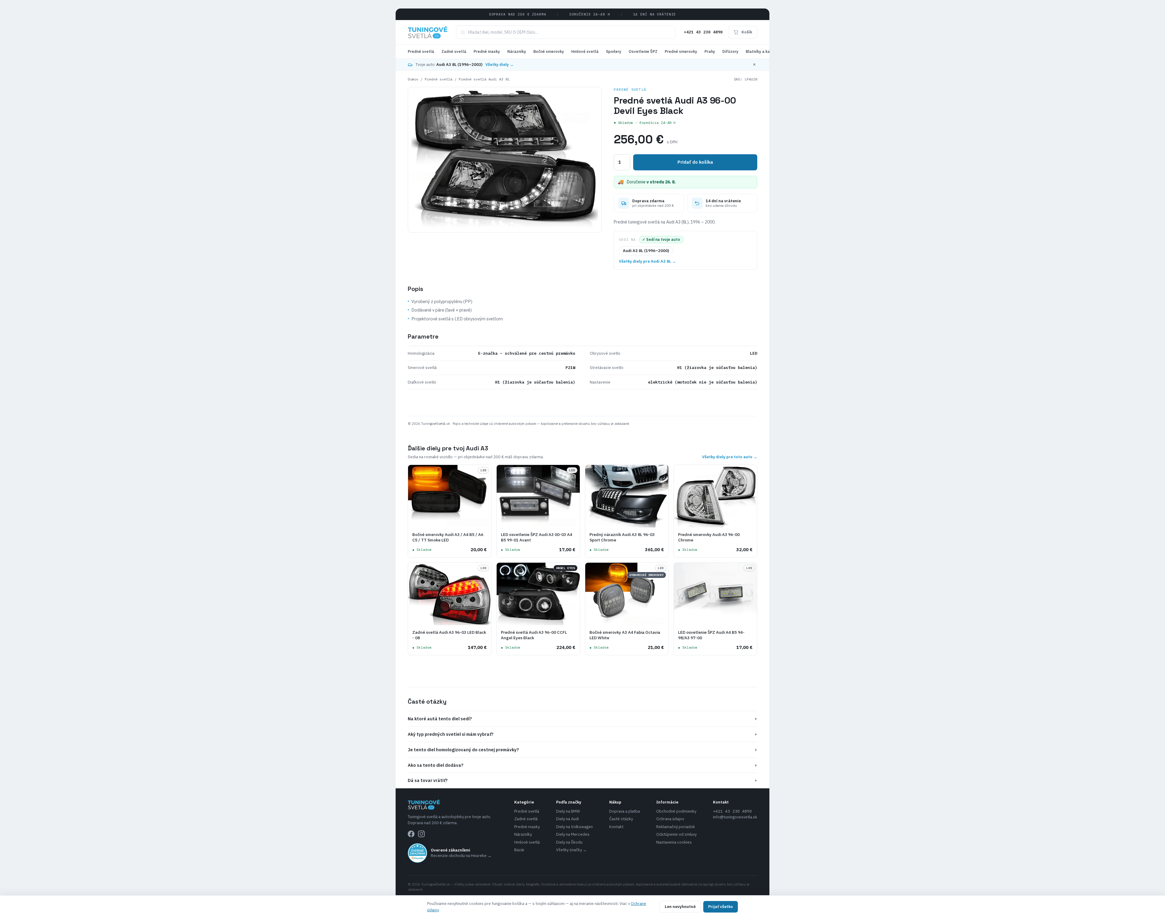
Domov (413, 79)
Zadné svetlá (453, 51)
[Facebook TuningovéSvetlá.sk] (411, 834)
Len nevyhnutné (680, 906)
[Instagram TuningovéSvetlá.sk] (421, 834)
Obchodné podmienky (676, 811)
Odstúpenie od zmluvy (676, 834)
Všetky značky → (571, 849)
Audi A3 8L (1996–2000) (646, 250)
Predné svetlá (421, 51)
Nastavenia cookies (674, 842)
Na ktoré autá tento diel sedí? (582, 719)
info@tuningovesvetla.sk (735, 817)
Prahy (709, 51)
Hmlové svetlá (585, 51)
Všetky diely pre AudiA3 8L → (647, 261)
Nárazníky (516, 51)
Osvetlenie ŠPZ (643, 51)
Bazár (519, 849)
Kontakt (616, 826)
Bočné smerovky (548, 51)
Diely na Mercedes (572, 834)
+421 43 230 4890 (703, 32)
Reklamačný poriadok (675, 826)
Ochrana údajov (670, 818)
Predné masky (487, 51)
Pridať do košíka (695, 162)
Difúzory (730, 51)
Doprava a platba (624, 811)
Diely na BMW (568, 811)
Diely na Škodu (569, 842)
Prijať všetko (720, 906)
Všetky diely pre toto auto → (729, 456)
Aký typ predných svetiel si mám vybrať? (582, 734)
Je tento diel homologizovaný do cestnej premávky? (582, 749)
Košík (746, 32)
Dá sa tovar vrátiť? (582, 780)
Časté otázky (621, 818)
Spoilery (613, 51)
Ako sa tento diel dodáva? (582, 765)
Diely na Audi (567, 818)
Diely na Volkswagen (574, 826)
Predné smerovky (681, 51)
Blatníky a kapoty (762, 51)
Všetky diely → (499, 64)
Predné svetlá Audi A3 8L (484, 79)
